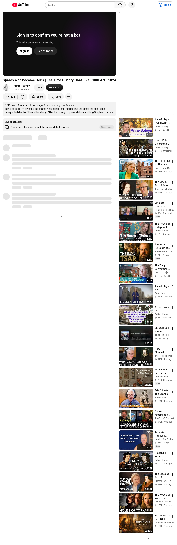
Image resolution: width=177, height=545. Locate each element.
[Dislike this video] (22, 96)
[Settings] (151, 5)
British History (21, 86)
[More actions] (68, 96)
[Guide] (6, 5)
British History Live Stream (59, 105)
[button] (59, 124)
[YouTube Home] (20, 5)
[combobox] (81, 5)
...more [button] (109, 112)
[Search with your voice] (131, 4)
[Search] (120, 4)
